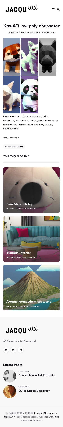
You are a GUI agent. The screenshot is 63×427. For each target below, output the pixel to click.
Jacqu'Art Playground (44, 413)
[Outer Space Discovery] (9, 391)
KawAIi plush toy (19, 203)
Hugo (56, 416)
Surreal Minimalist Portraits (37, 375)
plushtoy (11, 208)
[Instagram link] (13, 350)
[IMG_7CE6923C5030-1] (11, 94)
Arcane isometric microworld (29, 301)
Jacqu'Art (8, 416)
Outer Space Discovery (34, 390)
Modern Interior (18, 252)
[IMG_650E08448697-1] (47, 57)
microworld (13, 306)
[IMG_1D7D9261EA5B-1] (11, 57)
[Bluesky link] (6, 350)
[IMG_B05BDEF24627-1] (29, 94)
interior (11, 257)
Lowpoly (13, 32)
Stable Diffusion (28, 32)
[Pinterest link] (20, 350)
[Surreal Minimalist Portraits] (9, 376)
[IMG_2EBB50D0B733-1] (29, 57)
